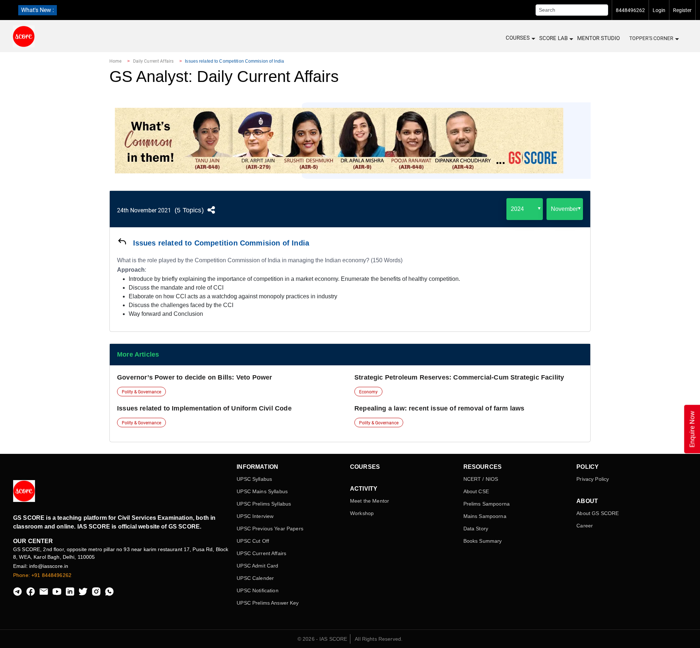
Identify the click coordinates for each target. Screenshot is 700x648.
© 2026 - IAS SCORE (322, 639)
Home (115, 61)
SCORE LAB (553, 38)
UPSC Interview (255, 516)
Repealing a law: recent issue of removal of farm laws (439, 408)
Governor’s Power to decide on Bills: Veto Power (194, 377)
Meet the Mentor (369, 501)
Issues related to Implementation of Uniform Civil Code (204, 408)
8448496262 (630, 10)
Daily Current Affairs (153, 61)
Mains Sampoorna (484, 516)
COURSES (518, 38)
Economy (368, 391)
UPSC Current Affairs (261, 553)
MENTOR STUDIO (598, 38)
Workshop (362, 513)
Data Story (475, 528)
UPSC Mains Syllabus (262, 491)
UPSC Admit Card (257, 566)
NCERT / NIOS (480, 479)
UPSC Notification (257, 590)
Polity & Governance (141, 391)
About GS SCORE (597, 513)
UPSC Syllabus (254, 479)
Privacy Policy (592, 479)
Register (682, 10)
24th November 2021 (144, 210)
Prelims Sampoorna (486, 504)
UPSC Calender (255, 578)
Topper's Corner (651, 38)
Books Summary (482, 541)
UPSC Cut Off (253, 541)
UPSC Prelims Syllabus (264, 504)
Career (584, 526)
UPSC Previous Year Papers (270, 528)
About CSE (476, 491)
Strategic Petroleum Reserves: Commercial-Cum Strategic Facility (459, 377)
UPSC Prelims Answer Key (268, 603)
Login (659, 10)
